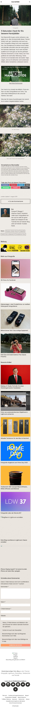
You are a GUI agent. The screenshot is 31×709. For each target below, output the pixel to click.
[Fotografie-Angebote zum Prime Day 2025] (15, 451)
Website (3, 615)
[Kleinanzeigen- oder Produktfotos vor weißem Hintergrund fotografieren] (15, 293)
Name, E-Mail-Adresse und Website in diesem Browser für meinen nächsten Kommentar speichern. (16, 624)
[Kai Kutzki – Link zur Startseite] (15, 2)
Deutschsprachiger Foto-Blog (11, 671)
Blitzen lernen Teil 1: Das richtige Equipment (14, 330)
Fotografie (15, 28)
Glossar (27, 699)
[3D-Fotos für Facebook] (15, 268)
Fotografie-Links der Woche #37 (11, 513)
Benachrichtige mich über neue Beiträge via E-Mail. (15, 640)
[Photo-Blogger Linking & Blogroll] (15, 655)
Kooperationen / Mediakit (10, 697)
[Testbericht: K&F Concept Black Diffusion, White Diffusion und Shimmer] (15, 475)
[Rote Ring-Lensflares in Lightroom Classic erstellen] (15, 527)
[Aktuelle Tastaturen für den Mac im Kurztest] (15, 427)
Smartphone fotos (20, 234)
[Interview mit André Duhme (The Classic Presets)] (15, 343)
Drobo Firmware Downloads (15, 703)
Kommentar (5, 586)
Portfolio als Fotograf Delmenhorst (16, 695)
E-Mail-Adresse (6, 608)
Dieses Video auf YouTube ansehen (15, 83)
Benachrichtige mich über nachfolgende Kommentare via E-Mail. (14, 635)
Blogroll (27, 695)
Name (3, 602)
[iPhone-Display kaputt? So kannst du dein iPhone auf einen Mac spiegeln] (15, 556)
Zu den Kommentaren (15, 201)
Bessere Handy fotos (11, 231)
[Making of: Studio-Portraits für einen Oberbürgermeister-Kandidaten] (15, 374)
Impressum (14, 699)
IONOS (22, 659)
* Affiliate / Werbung (6, 699)
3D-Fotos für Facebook (8, 280)
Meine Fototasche (22, 697)
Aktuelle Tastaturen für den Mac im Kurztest (15, 438)
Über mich (4, 695)
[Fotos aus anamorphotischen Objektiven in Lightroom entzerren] (15, 400)
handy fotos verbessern (7, 234)
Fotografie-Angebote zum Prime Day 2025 (14, 462)
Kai (12, 209)
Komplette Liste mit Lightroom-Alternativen (15, 701)
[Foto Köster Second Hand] (15, 251)
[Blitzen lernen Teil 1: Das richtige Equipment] (15, 319)
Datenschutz (21, 699)
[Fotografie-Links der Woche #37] (15, 501)
